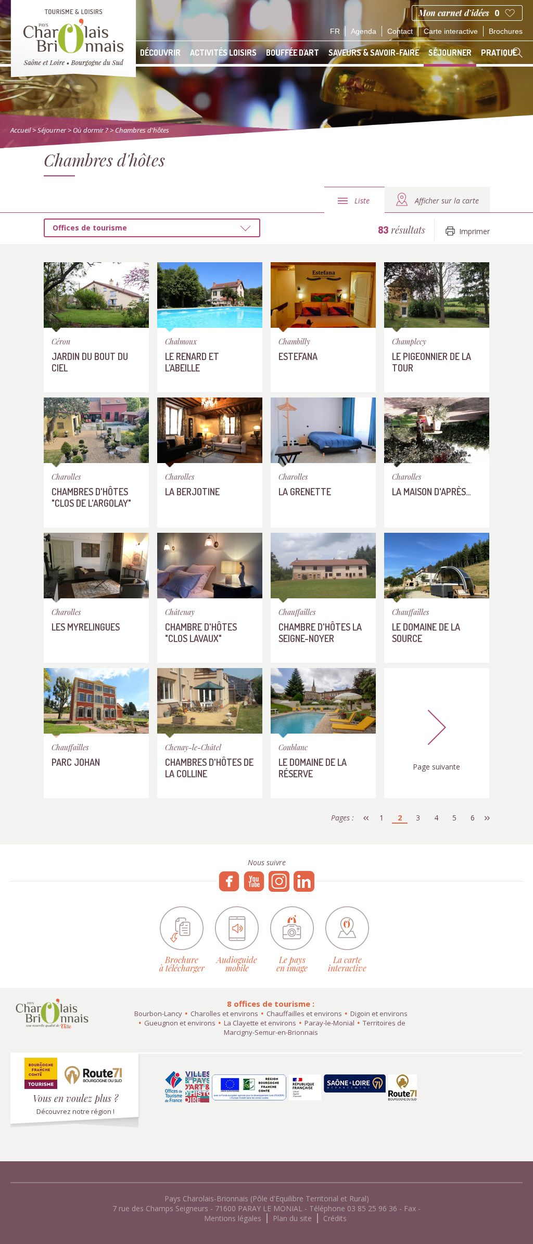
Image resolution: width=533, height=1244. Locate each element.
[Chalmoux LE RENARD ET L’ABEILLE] (209, 330)
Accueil (20, 130)
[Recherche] (517, 52)
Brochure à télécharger (182, 963)
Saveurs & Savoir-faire (373, 52)
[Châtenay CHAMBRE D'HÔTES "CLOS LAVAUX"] (209, 600)
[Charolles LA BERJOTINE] (209, 465)
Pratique (499, 52)
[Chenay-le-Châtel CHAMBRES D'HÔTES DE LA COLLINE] (209, 735)
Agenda (363, 31)
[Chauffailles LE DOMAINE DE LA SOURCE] (436, 600)
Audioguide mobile (237, 963)
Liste (362, 201)
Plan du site (292, 1218)
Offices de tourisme (90, 228)
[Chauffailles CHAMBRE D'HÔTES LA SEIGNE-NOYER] (323, 600)
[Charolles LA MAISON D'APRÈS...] (436, 465)
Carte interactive (451, 31)
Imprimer (474, 231)
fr (335, 31)
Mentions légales (232, 1218)
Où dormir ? (90, 130)
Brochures (506, 31)
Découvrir (160, 52)
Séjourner (450, 52)
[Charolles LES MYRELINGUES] (96, 600)
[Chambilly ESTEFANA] (323, 330)
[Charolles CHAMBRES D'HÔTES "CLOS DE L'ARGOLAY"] (96, 465)
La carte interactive (347, 963)
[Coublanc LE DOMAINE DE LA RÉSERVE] (323, 735)
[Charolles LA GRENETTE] (323, 465)
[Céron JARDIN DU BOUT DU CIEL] (96, 330)
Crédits (335, 1218)
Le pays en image (292, 963)
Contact (400, 31)
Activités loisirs (223, 52)
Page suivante (436, 767)
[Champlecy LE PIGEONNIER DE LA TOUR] (436, 330)
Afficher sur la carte (447, 201)
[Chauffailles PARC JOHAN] (96, 735)
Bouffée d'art (292, 52)
